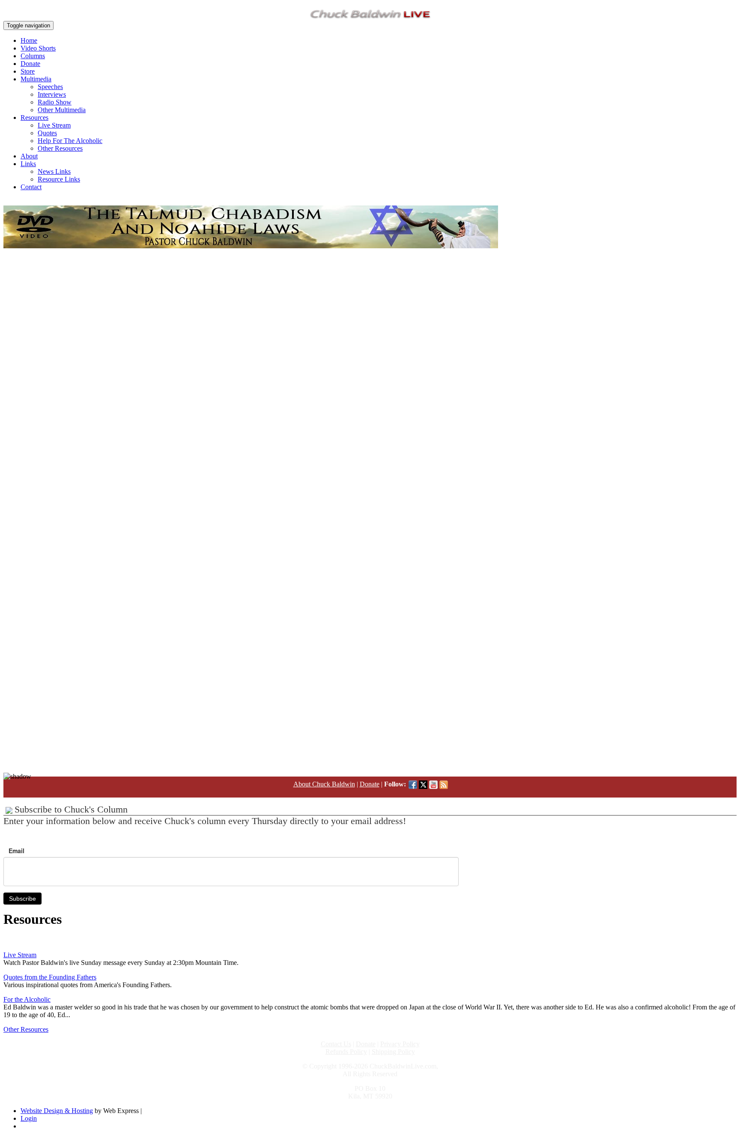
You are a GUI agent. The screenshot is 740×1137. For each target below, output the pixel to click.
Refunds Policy (346, 1051)
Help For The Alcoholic (70, 140)
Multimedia (36, 79)
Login (29, 1118)
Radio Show (55, 102)
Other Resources (60, 148)
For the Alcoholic (27, 999)
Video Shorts (38, 48)
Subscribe (22, 898)
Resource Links (59, 179)
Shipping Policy (393, 1051)
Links (28, 163)
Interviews (52, 94)
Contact (31, 186)
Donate (30, 63)
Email (16, 850)
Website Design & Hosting (57, 1110)
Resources (34, 117)
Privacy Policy (400, 1044)
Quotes (47, 133)
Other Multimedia (62, 109)
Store (28, 71)
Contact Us (336, 1044)
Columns (33, 56)
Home (29, 40)
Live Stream (54, 125)
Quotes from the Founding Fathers (49, 977)
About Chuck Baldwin (324, 784)
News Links (54, 171)
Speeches (50, 86)
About (29, 156)
